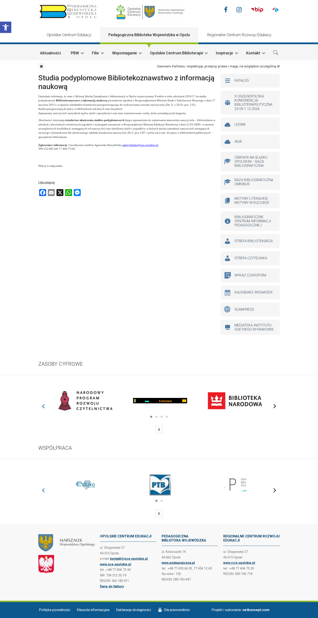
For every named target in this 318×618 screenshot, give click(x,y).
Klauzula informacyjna (93, 610)
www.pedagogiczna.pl (178, 563)
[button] (5, 27)
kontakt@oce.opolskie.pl (129, 559)
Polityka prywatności (54, 610)
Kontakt (253, 53)
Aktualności (50, 53)
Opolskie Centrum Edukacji (69, 34)
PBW (75, 53)
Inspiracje (224, 53)
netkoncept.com (256, 610)
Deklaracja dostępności (133, 610)
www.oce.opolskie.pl (115, 564)
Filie (95, 53)
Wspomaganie (124, 53)
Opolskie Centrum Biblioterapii (176, 53)
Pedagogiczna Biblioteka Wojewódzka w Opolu (149, 34)
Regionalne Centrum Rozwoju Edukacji (239, 34)
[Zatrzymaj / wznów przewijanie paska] (41, 66)
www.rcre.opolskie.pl (239, 563)
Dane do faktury (112, 586)
